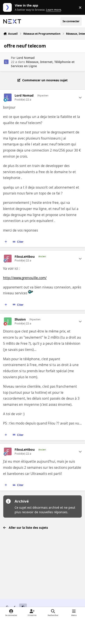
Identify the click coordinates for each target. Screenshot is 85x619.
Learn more (8, 7)
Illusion (20, 319)
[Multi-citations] (6, 241)
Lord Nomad (26, 58)
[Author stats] (80, 97)
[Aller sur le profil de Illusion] (8, 321)
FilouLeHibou (25, 257)
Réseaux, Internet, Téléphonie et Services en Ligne (43, 64)
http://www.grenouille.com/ (25, 278)
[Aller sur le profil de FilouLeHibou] (8, 258)
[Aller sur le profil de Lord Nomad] (6, 62)
